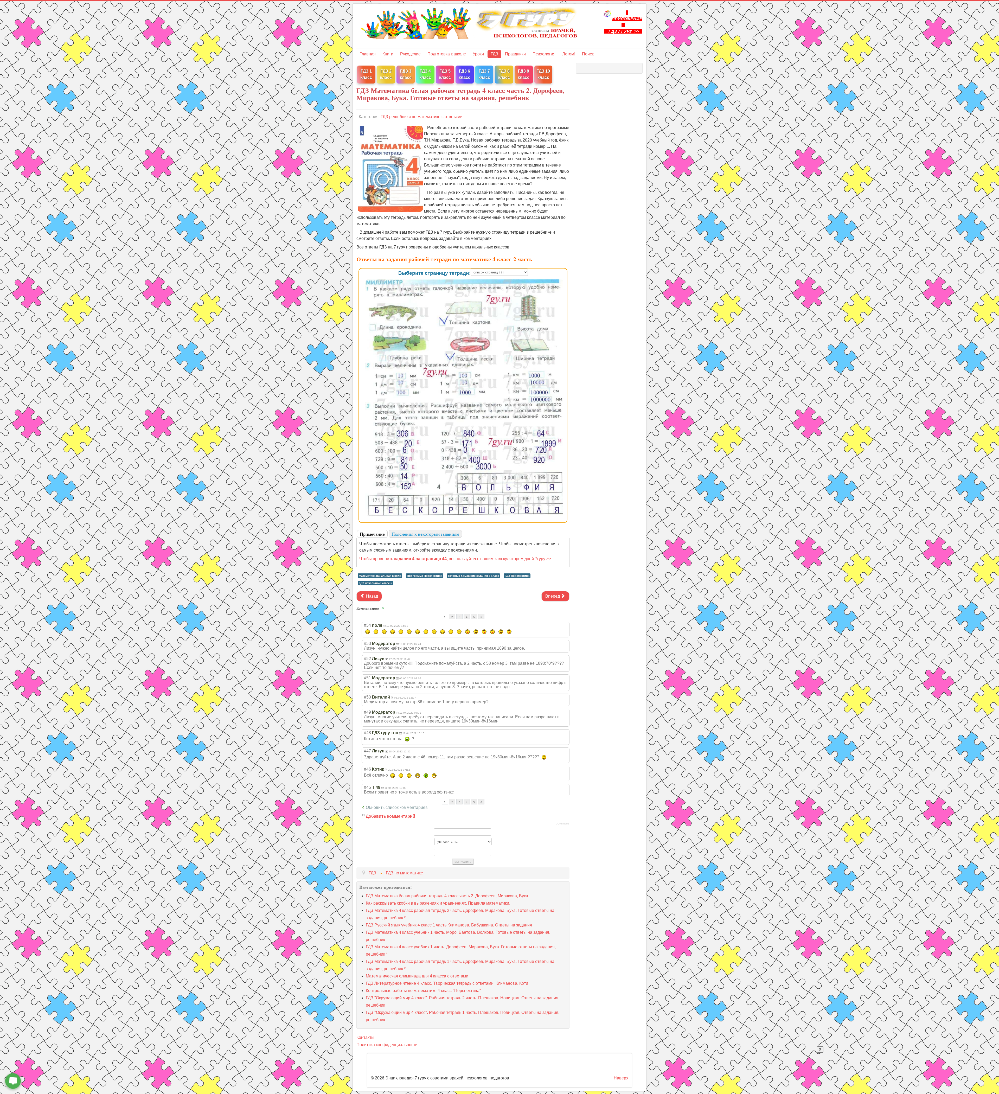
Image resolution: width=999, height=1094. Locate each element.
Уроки (478, 54)
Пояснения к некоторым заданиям (425, 534)
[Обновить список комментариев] (384, 608)
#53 (367, 643)
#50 (367, 697)
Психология (544, 54)
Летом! (568, 54)
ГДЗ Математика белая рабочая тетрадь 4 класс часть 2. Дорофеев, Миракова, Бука (447, 896)
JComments (562, 823)
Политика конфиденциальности (387, 1044)
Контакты (365, 1037)
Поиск (588, 54)
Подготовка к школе (446, 54)
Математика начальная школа (380, 575)
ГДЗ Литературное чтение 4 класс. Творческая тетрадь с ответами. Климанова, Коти (447, 983)
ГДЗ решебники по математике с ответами (422, 116)
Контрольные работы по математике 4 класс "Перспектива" (423, 990)
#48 (367, 733)
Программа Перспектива (424, 575)
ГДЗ (494, 54)
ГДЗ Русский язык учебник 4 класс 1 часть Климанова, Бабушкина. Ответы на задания (449, 925)
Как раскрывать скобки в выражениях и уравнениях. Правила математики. (438, 903)
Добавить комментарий (390, 816)
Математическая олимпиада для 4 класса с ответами (417, 976)
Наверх (621, 1078)
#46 (367, 769)
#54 (367, 625)
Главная (368, 54)
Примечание (372, 534)
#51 (367, 678)
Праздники (515, 54)
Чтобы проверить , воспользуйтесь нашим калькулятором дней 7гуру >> (455, 558)
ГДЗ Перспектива (517, 575)
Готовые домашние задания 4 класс (473, 575)
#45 (367, 787)
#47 (367, 751)
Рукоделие (410, 54)
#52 (367, 658)
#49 (367, 712)
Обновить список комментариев (397, 807)
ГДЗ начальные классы (375, 583)
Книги (387, 54)
